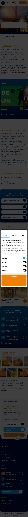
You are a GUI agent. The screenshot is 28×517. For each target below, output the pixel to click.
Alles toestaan (14, 276)
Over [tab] (23, 235)
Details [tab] (14, 235)
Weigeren (14, 283)
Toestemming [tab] (5, 235)
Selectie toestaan (14, 280)
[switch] (25, 262)
